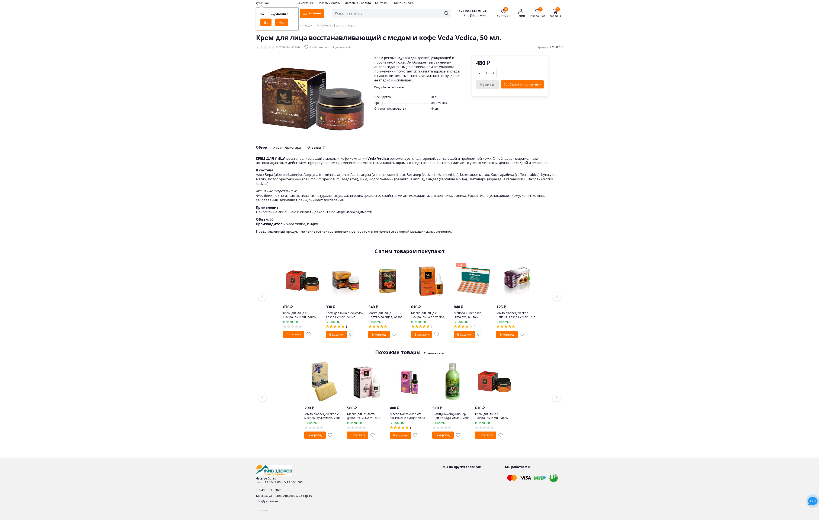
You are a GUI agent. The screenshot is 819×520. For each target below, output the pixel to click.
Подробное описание (389, 87)
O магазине (306, 3)
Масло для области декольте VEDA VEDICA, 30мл (364, 418)
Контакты (382, 3)
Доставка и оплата (358, 3)
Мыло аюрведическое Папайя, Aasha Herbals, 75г (515, 315)
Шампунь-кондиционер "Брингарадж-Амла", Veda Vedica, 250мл (450, 418)
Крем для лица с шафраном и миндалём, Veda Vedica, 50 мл (300, 317)
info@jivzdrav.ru (267, 501)
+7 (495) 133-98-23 (472, 11)
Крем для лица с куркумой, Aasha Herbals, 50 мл (345, 315)
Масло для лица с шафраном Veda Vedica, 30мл (428, 317)
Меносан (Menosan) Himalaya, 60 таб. (468, 315)
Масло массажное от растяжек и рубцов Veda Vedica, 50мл (407, 418)
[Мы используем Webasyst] (261, 510)
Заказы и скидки (329, 3)
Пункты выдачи (403, 3)
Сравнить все (434, 353)
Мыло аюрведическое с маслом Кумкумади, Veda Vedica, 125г (322, 418)
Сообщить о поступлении (522, 84)
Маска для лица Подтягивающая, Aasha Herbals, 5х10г (385, 317)
